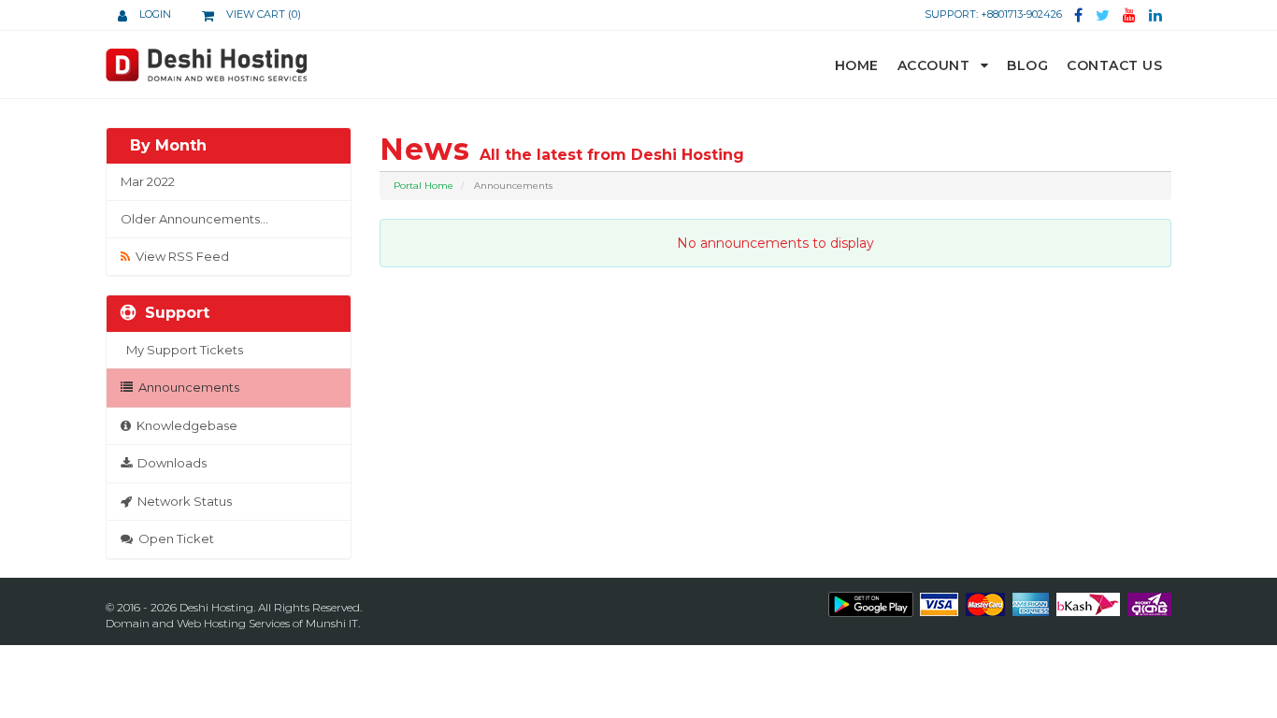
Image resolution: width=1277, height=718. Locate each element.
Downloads (169, 462)
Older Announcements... (194, 218)
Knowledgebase (184, 425)
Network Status (182, 501)
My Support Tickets (182, 349)
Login (153, 14)
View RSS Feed (179, 256)
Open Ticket (173, 538)
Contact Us (1114, 65)
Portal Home (423, 185)
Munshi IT (332, 623)
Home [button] (857, 65)
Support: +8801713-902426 (993, 14)
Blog (1027, 65)
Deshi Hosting (216, 607)
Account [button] (935, 65)
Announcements (186, 387)
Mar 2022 (148, 181)
